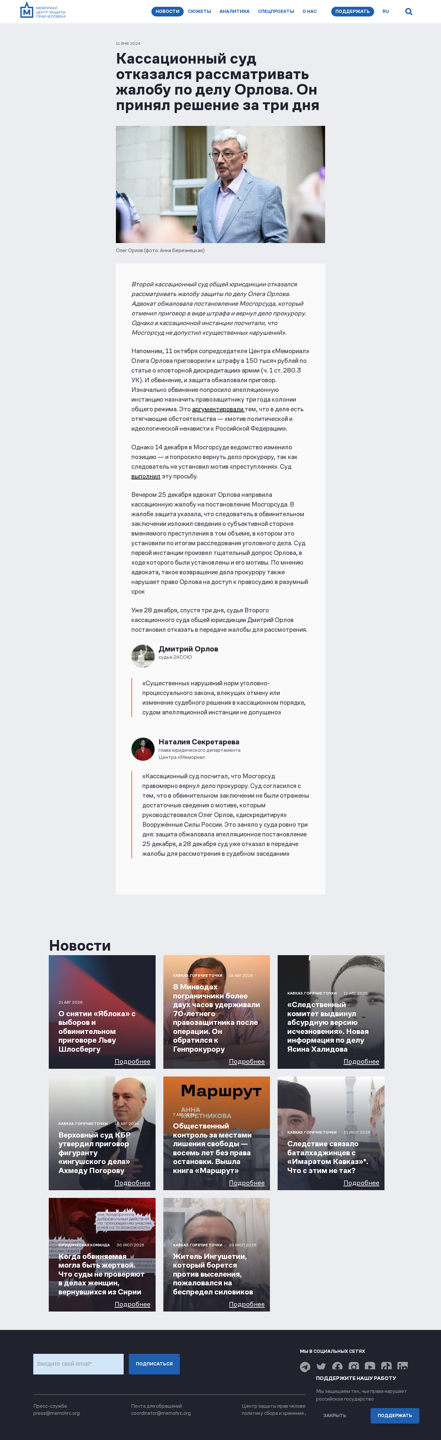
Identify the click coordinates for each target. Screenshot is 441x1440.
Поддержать (352, 11)
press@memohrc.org (56, 1413)
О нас (310, 11)
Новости (167, 11)
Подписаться (154, 1364)
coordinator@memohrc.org (161, 1413)
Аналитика (235, 11)
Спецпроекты (276, 11)
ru (386, 11)
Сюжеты (199, 11)
